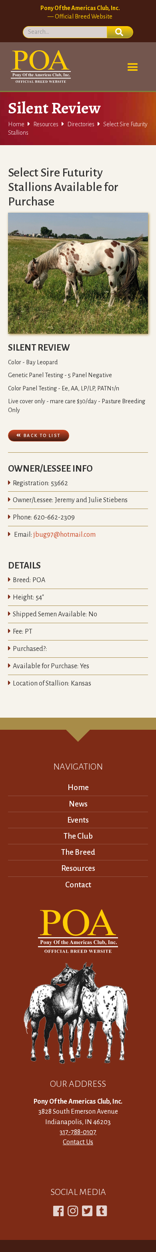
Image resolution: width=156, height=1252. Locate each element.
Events (78, 820)
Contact (78, 885)
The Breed (78, 852)
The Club (78, 836)
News (78, 804)
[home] (39, 66)
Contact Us (78, 1142)
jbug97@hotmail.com (64, 534)
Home (16, 124)
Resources (45, 124)
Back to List (38, 435)
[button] (133, 67)
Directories (80, 124)
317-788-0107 (78, 1132)
